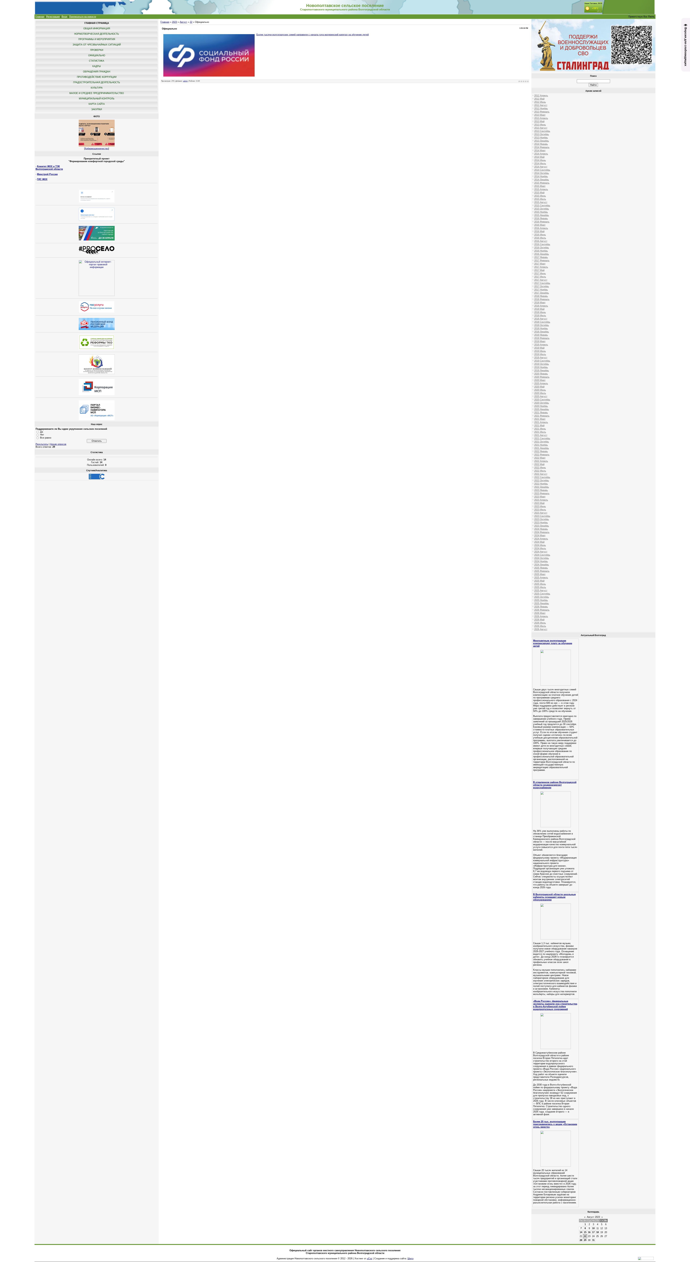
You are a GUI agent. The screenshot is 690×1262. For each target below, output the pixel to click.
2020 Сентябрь (542, 399)
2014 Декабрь (541, 179)
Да (41, 431)
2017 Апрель (541, 267)
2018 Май (539, 309)
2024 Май (539, 542)
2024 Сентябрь (542, 555)
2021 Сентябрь (542, 438)
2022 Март (540, 457)
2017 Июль (540, 276)
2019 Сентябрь (542, 360)
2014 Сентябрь (542, 170)
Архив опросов (58, 444)
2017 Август (540, 280)
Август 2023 (593, 1217)
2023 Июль (540, 509)
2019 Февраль (541, 338)
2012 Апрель (541, 95)
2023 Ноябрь (541, 522)
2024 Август (540, 551)
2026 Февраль (541, 610)
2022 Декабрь (541, 487)
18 (597, 1232)
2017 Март (540, 263)
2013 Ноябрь (541, 137)
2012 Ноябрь (541, 108)
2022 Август (540, 474)
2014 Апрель (541, 153)
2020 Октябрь (541, 402)
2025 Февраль (541, 571)
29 (585, 1240)
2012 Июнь (540, 102)
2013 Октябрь (541, 134)
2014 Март (540, 150)
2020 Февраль (541, 377)
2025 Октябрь (541, 597)
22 (191, 22)
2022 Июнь (540, 467)
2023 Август (540, 512)
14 (581, 1232)
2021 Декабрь (541, 448)
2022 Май (539, 464)
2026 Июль (540, 626)
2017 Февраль (541, 260)
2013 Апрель (541, 118)
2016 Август (540, 241)
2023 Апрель (541, 500)
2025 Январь (541, 567)
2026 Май (539, 619)
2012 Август (540, 105)
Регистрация (53, 16)
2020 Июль (540, 393)
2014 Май (539, 157)
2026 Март (540, 613)
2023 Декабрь (541, 525)
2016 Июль (540, 238)
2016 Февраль (541, 221)
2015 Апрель (541, 189)
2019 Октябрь (541, 364)
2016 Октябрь (541, 247)
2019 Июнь (540, 351)
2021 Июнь (540, 428)
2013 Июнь (540, 124)
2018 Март (540, 302)
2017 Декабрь (541, 293)
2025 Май (539, 580)
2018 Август (540, 318)
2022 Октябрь (541, 480)
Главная (39, 16)
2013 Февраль (541, 111)
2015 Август (540, 202)
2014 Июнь (540, 160)
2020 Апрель (541, 383)
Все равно (45, 437)
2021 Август (540, 435)
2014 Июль (540, 163)
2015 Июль (540, 199)
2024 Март (540, 535)
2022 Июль (540, 470)
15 (585, 1232)
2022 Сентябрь (542, 477)
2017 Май (539, 270)
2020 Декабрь (541, 409)
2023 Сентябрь (542, 516)
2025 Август (540, 590)
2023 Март (540, 496)
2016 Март (540, 225)
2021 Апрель (541, 422)
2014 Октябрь (541, 173)
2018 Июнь (540, 312)
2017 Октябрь (541, 286)
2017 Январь (541, 257)
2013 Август (540, 128)
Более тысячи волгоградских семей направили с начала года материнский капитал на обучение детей (312, 34)
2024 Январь (541, 529)
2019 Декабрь (541, 370)
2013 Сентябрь (542, 131)
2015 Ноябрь (541, 212)
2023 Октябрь (541, 519)
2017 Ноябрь (541, 289)
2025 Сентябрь (542, 593)
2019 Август (540, 357)
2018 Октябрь (541, 325)
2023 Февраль (541, 493)
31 (593, 1240)
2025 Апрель (541, 577)
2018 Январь (541, 296)
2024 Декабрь (541, 564)
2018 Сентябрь (542, 322)
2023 (174, 22)
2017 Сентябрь (542, 283)
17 (593, 1232)
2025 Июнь (540, 584)
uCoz (369, 1258)
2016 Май (539, 231)
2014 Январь (541, 144)
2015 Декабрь (541, 215)
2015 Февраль (541, 183)
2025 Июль (540, 587)
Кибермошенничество (96, 148)
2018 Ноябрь (541, 328)
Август (183, 22)
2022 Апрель (541, 461)
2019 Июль (540, 354)
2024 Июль (540, 548)
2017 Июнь (540, 273)
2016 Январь (541, 218)
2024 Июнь (540, 545)
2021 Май (539, 425)
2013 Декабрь (541, 140)
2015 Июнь (540, 195)
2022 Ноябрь (541, 483)
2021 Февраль (541, 415)
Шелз (410, 1258)
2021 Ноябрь (541, 445)
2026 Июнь (540, 622)
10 (593, 1228)
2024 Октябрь (541, 558)
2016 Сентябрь (542, 244)
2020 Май (539, 386)
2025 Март (540, 574)
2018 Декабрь (541, 331)
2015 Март (540, 186)
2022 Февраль (541, 454)
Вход (64, 16)
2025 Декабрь (541, 603)
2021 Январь (541, 412)
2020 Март (540, 380)
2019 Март (540, 341)
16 (589, 1232)
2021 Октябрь (541, 441)
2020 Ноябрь (541, 406)
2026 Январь (541, 606)
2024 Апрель (541, 538)
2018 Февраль (541, 299)
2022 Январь (541, 451)
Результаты (42, 444)
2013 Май (539, 121)
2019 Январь (541, 335)
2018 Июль (540, 315)
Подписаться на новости (82, 16)
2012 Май (539, 98)
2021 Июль (540, 432)
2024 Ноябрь (541, 561)
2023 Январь (541, 490)
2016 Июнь (540, 234)
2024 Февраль (541, 532)
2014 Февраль (541, 147)
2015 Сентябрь (542, 205)
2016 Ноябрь (541, 250)
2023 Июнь (540, 506)
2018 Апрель (541, 305)
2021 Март (540, 419)
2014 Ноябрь (541, 176)
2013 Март (540, 115)
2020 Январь (541, 373)
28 (581, 1240)
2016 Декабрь (541, 254)
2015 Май (539, 192)
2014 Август (540, 166)
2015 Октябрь (541, 208)
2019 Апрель (541, 344)
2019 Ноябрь (541, 367)
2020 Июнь (540, 390)
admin (185, 81)
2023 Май (539, 503)
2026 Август (540, 629)
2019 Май (539, 348)
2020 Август (540, 396)
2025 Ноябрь (541, 600)
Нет (42, 434)
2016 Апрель (541, 228)
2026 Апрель (541, 616)
